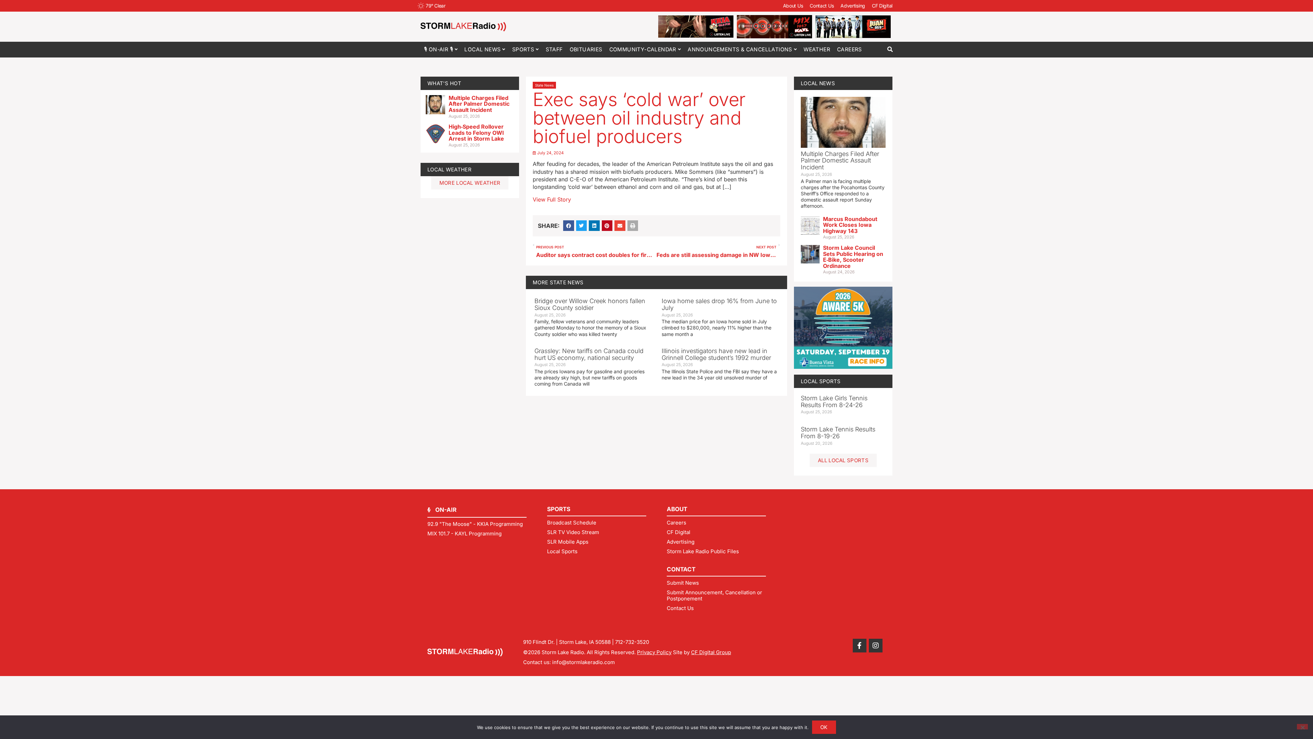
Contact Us (822, 6)
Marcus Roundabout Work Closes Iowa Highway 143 (850, 225)
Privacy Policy (654, 652)
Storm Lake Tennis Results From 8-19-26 (838, 433)
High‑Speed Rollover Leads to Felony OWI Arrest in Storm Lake (476, 132)
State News (544, 85)
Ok (824, 727)
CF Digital (882, 6)
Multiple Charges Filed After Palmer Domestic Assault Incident (479, 103)
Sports (523, 49)
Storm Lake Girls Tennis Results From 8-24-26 (834, 401)
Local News (482, 49)
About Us (793, 6)
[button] (890, 49)
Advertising (852, 6)
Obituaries (586, 49)
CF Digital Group (711, 652)
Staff (554, 49)
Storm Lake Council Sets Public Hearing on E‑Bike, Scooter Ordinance (853, 256)
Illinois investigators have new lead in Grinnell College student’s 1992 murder (716, 354)
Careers (849, 49)
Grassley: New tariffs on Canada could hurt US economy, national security (589, 354)
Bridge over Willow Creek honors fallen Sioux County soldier (589, 304)
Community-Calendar (642, 49)
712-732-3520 (632, 642)
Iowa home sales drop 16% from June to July (719, 304)
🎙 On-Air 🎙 (438, 49)
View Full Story (552, 199)
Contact (681, 569)
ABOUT (677, 509)
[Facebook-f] (859, 645)
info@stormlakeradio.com (583, 662)
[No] (1302, 726)
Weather (817, 49)
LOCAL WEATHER (449, 169)
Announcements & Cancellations (740, 49)
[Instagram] (876, 645)
